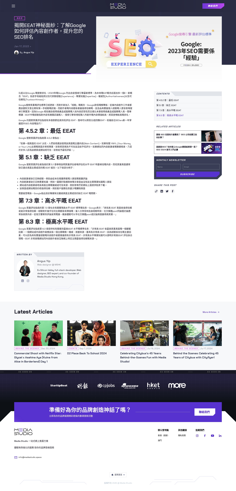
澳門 (160, 440)
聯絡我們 (204, 412)
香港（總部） (163, 435)
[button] (13, 6)
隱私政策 (182, 435)
